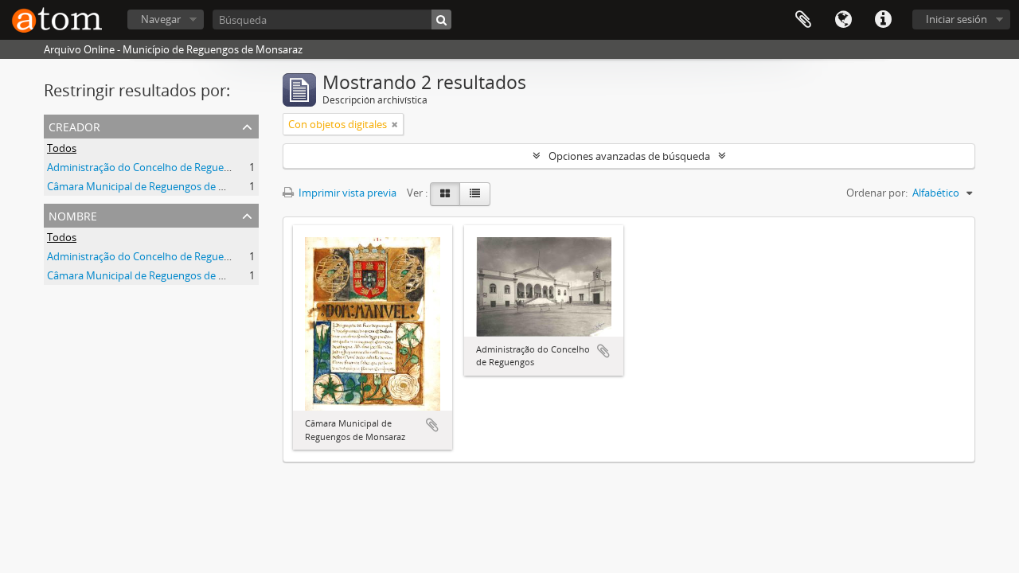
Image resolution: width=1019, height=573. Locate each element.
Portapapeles (803, 20)
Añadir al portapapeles (432, 425)
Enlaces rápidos (883, 20)
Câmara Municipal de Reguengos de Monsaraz (156, 186)
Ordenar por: (877, 192)
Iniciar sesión (956, 19)
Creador (74, 125)
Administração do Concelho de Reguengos (147, 167)
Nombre (73, 214)
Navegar (161, 19)
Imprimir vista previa (346, 192)
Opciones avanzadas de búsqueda (629, 156)
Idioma (843, 20)
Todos (61, 148)
